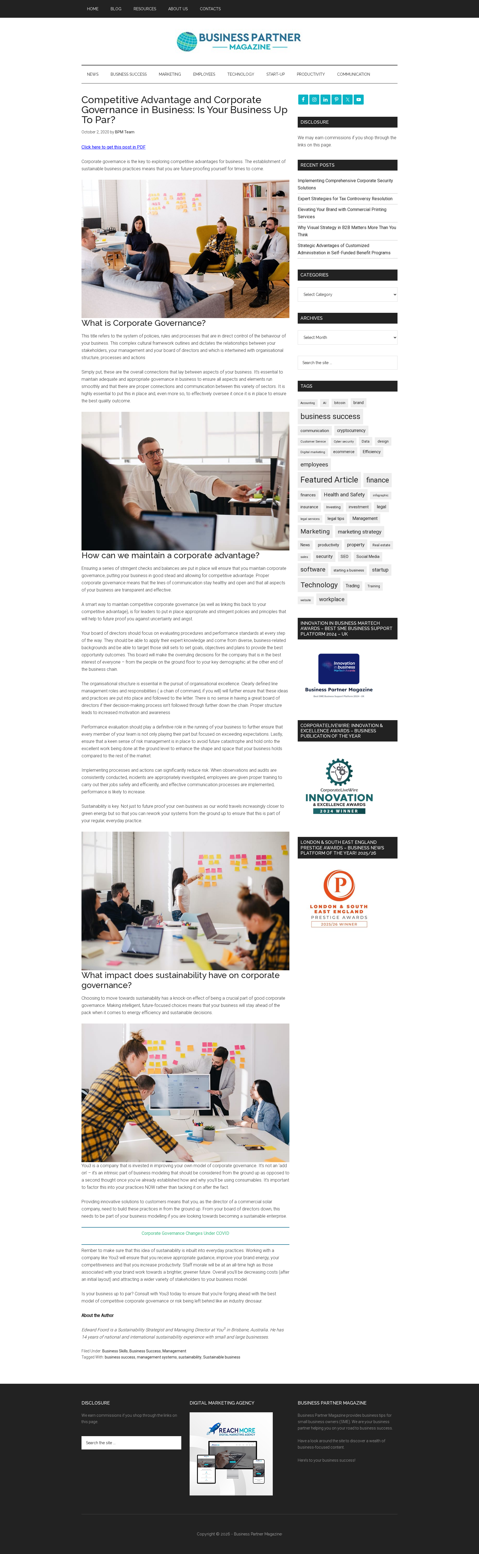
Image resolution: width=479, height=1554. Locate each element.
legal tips (336, 518)
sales (304, 557)
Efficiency (372, 451)
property (356, 544)
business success (120, 1357)
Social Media (367, 556)
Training (374, 586)
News (305, 545)
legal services (310, 519)
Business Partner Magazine (239, 41)
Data (366, 441)
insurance (309, 507)
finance (377, 480)
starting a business (348, 570)
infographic (381, 495)
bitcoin (339, 403)
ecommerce (344, 452)
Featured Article (329, 479)
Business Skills (115, 1351)
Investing (333, 507)
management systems (157, 1357)
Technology (319, 585)
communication (314, 430)
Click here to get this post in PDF (113, 147)
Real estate (381, 545)
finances (308, 495)
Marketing (315, 531)
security (324, 556)
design (383, 441)
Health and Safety (344, 494)
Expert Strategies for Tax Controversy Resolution (346, 198)
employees (314, 464)
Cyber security (344, 441)
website (305, 600)
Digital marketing (312, 452)
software (312, 569)
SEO (344, 556)
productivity (328, 544)
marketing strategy (359, 532)
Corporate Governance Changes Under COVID (185, 1233)
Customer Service (313, 441)
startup (380, 570)
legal (381, 506)
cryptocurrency (351, 430)
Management (174, 1351)
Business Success (145, 1351)
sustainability (190, 1357)
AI (324, 403)
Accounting (307, 403)
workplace (332, 599)
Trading (353, 585)
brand (358, 402)
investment (359, 507)
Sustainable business (221, 1357)
